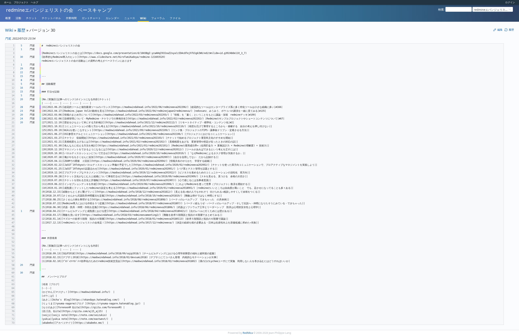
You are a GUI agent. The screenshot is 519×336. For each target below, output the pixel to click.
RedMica (248, 333)
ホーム (7, 2)
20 (21, 99)
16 (21, 87)
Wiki (143, 18)
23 (21, 110)
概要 (8, 18)
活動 (18, 18)
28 (21, 107)
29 (21, 68)
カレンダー (112, 18)
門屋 (8, 38)
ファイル (175, 18)
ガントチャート (91, 18)
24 (21, 118)
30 (21, 57)
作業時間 (71, 18)
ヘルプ (34, 2)
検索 (441, 9)
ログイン (510, 2)
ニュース (129, 18)
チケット (31, 18)
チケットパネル (51, 18)
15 (21, 76)
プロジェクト (21, 2)
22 (21, 72)
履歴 (21, 30)
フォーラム (158, 18)
